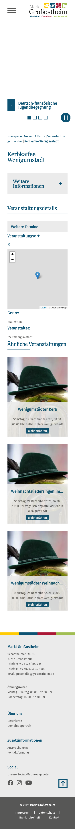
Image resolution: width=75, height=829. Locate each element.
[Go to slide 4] (46, 119)
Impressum (22, 812)
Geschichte (14, 721)
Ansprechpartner (18, 747)
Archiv (18, 141)
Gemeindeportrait (19, 725)
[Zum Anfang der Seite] (63, 783)
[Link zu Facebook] (10, 784)
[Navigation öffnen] (11, 10)
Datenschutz (47, 812)
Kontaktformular (18, 752)
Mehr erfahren (37, 431)
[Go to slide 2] (35, 119)
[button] (37, 275)
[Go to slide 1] (29, 119)
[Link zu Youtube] (28, 784)
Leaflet (43, 307)
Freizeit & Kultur (34, 136)
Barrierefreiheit (29, 817)
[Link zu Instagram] (19, 784)
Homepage (14, 136)
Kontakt (54, 817)
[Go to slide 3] (40, 119)
